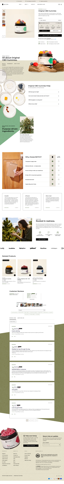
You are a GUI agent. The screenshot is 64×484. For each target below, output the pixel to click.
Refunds (26, 458)
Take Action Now (31, 445)
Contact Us (15, 455)
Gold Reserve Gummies (6, 278)
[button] (29, 293)
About (26, 4)
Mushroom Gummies (6, 463)
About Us (15, 453)
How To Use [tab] (17, 63)
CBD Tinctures (5, 458)
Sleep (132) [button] (40, 312)
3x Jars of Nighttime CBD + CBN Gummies (23, 279)
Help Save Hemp (28, 460)
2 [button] (29, 420)
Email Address (46, 442)
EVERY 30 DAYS (44, 30)
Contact (33, 4)
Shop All (3, 453)
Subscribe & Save (41, 4)
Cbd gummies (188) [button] (33, 312)
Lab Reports (4, 465)
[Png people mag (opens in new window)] (54, 248)
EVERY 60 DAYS (55, 30)
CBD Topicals (4, 460)
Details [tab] (4, 63)
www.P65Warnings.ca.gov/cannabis (42, 469)
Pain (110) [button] (26, 314)
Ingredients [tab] (10, 63)
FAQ (14, 460)
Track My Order (16, 463)
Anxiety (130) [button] (45, 312)
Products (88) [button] (32, 314)
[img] (14, 326)
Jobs (14, 458)
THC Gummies (5, 455)
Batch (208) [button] (26, 312)
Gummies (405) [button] (14, 312)
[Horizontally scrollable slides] (20, 23)
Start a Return (16, 465)
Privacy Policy (27, 455)
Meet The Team (42, 239)
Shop (20, 4)
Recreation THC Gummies (38, 278)
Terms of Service (28, 453)
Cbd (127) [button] (50, 312)
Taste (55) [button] (37, 314)
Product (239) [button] (20, 312)
